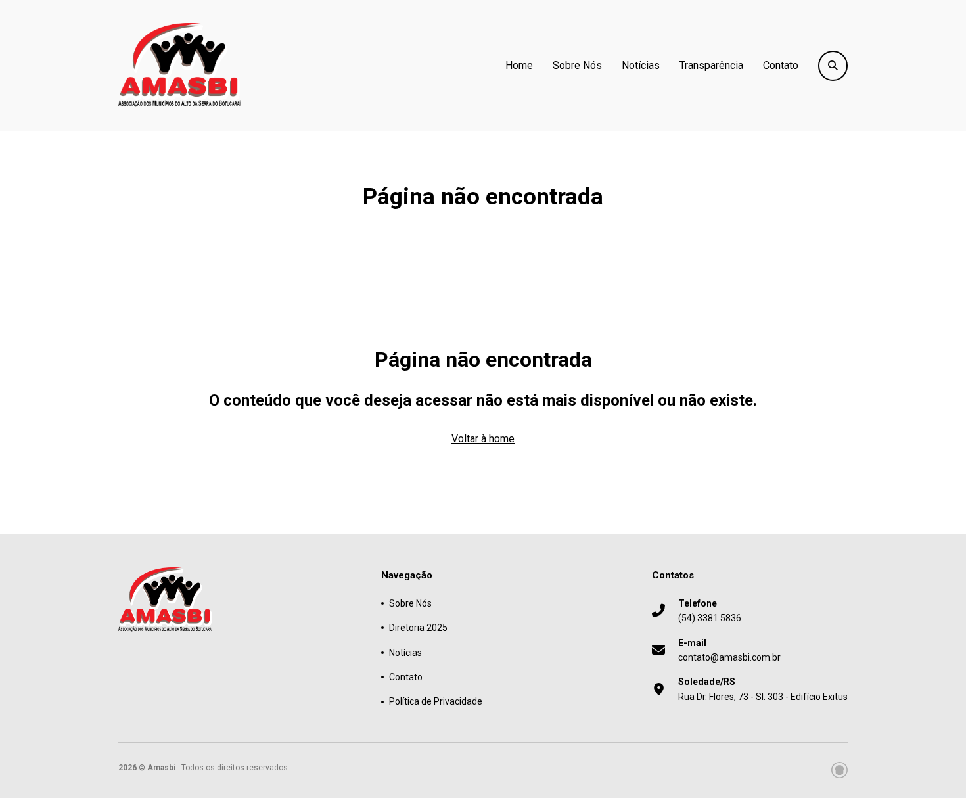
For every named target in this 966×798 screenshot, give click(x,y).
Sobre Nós (577, 65)
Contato (780, 65)
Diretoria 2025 (418, 627)
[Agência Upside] (839, 770)
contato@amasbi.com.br (729, 650)
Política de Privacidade (435, 701)
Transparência (711, 65)
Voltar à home (483, 439)
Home (519, 65)
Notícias (641, 65)
